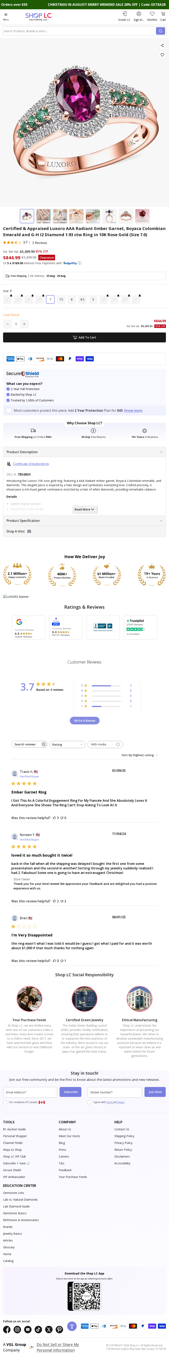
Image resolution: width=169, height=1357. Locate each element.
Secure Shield (12, 1170)
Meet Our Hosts (69, 1136)
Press (62, 1150)
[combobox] (80, 31)
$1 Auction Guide (14, 1129)
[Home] (42, 17)
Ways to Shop (12, 1150)
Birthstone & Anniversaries (21, 1220)
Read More (82, 509)
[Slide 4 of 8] (76, 216)
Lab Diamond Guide (16, 1206)
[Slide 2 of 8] (43, 216)
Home (7, 1254)
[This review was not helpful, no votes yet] (61, 818)
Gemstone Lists (13, 1193)
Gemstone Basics (15, 1213)
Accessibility (122, 1163)
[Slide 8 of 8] (142, 216)
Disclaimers (122, 1156)
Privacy (120, 1102)
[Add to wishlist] (162, 54)
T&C (62, 1163)
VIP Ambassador (14, 1177)
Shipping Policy (124, 1136)
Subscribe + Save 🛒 (16, 1163)
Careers (64, 1156)
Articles (8, 1240)
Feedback (65, 1170)
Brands (8, 1227)
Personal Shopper (15, 1136)
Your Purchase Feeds (73, 1177)
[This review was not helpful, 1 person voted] (61, 961)
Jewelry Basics (12, 1234)
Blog (62, 1143)
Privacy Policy (123, 1143)
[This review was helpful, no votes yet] (54, 961)
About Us (65, 1129)
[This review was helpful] (54, 818)
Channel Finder (13, 1143)
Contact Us (121, 1129)
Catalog (8, 1261)
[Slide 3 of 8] (60, 216)
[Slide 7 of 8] (126, 216)
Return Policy (123, 1150)
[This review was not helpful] (61, 901)
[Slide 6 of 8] (109, 216)
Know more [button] (133, 410)
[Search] (160, 31)
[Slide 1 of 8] (27, 216)
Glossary (9, 1247)
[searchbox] (26, 744)
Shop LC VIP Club (14, 1156)
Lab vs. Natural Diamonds (20, 1199)
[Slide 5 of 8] (93, 216)
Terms (110, 1102)
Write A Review (84, 721)
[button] (79, 263)
